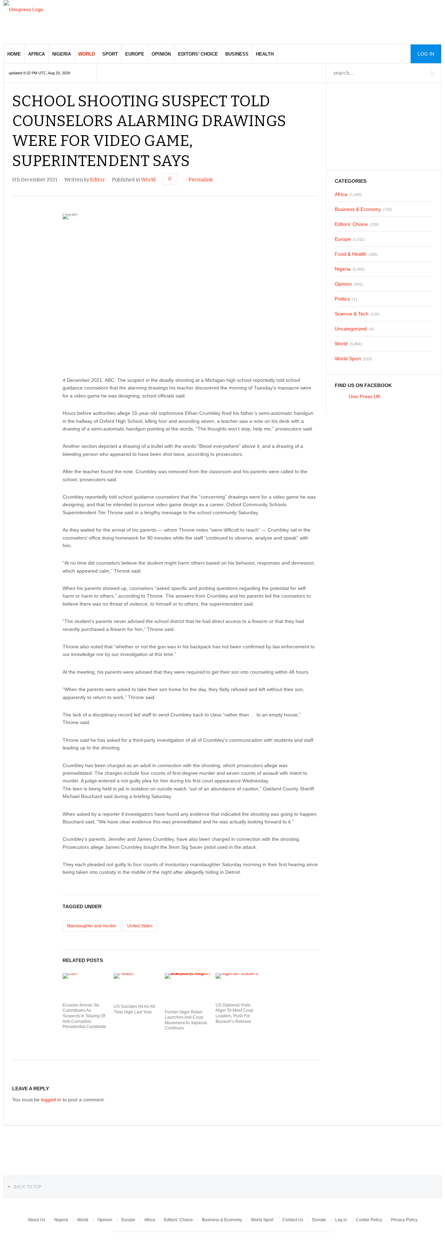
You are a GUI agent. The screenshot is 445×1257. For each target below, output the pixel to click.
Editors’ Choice (198, 54)
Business (237, 54)
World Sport (348, 358)
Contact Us (292, 1219)
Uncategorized (351, 328)
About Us (36, 1219)
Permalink (200, 180)
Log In (426, 54)
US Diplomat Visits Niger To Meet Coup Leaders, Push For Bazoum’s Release (234, 1013)
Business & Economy (358, 209)
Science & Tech (352, 314)
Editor (97, 180)
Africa (36, 54)
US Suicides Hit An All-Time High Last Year (135, 1009)
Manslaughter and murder (91, 925)
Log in (341, 1219)
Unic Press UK (364, 396)
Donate (319, 1219)
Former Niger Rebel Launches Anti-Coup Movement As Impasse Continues (186, 1020)
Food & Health (350, 254)
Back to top (27, 1186)
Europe (134, 54)
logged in (51, 1099)
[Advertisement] (315, 20)
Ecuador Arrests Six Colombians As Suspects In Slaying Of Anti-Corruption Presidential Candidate (84, 1016)
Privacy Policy (404, 1219)
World (86, 54)
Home (14, 54)
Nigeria (61, 54)
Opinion (161, 54)
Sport (110, 54)
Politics (342, 299)
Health (265, 54)
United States (140, 925)
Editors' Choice (351, 224)
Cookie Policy (369, 1219)
